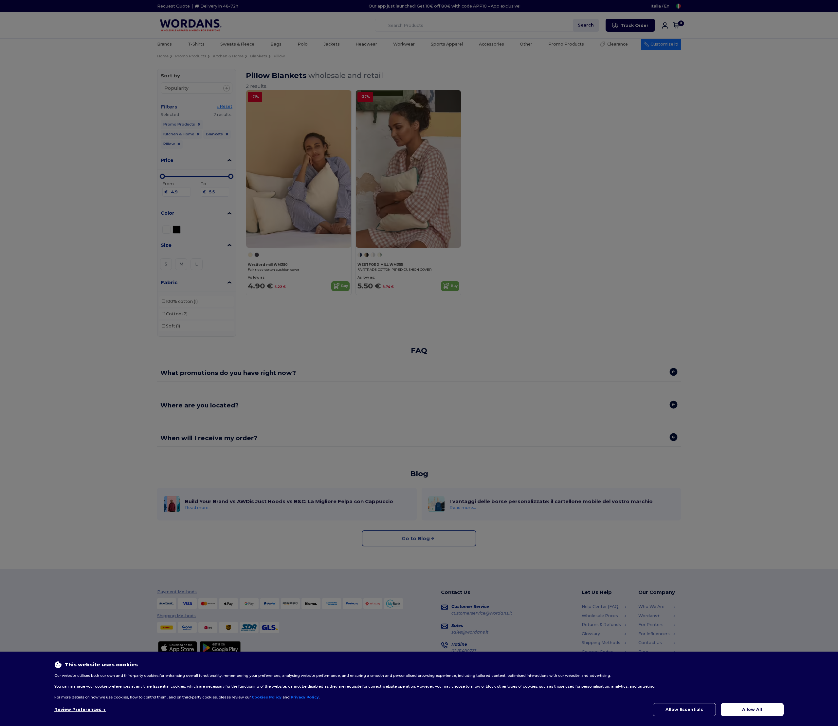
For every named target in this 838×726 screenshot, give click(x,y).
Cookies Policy (267, 697)
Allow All (752, 709)
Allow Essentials (684, 709)
